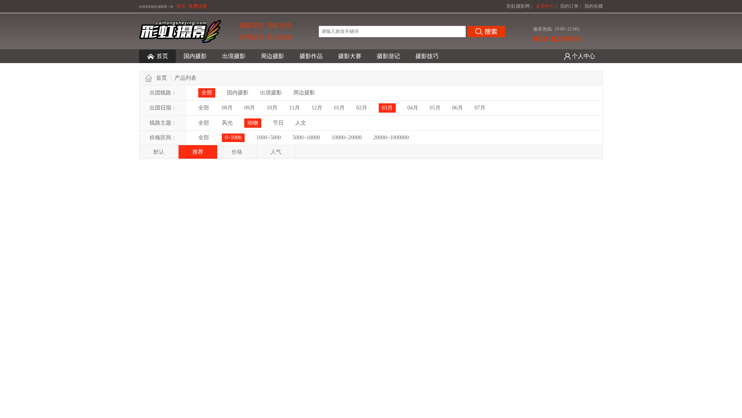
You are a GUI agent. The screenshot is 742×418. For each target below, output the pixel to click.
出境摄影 (233, 56)
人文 (300, 123)
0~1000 (233, 137)
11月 (294, 108)
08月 (227, 108)
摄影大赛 (349, 56)
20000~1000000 (391, 137)
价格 (236, 152)
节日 (278, 123)
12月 (316, 108)
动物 (252, 123)
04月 (412, 108)
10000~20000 (347, 137)
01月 (339, 108)
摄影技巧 (427, 56)
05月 (435, 108)
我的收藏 (593, 6)
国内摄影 (195, 56)
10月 (272, 108)
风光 (227, 123)
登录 (181, 6)
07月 (480, 108)
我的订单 (569, 6)
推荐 (197, 152)
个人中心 (583, 56)
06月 (457, 108)
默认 (158, 152)
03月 (387, 108)
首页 (162, 56)
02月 (361, 108)
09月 (249, 108)
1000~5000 (268, 137)
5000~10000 (306, 137)
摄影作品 (311, 56)
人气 (276, 152)
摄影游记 (388, 56)
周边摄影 (272, 56)
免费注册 (198, 6)
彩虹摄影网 (518, 6)
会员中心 (545, 6)
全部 (206, 93)
